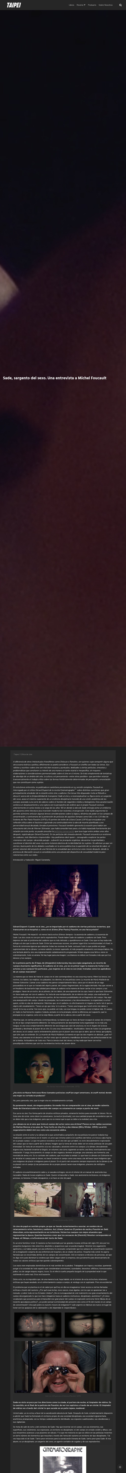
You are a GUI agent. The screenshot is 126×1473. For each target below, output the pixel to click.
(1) (75, 789)
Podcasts (92, 5)
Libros (71, 5)
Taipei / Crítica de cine (23, 754)
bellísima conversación (64, 831)
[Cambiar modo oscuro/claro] (120, 1467)
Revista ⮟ (81, 5)
